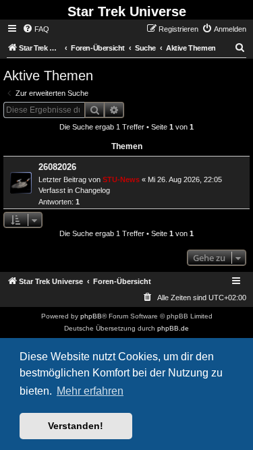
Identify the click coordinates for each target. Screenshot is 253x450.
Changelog (92, 190)
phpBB (91, 316)
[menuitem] (35, 29)
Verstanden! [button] (75, 425)
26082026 (57, 167)
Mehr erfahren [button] (90, 391)
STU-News (121, 179)
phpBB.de (173, 328)
